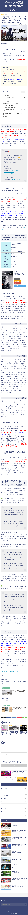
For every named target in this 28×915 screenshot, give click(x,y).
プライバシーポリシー (11, 911)
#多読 (18, 170)
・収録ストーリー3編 (8, 105)
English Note (14, 795)
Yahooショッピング (19, 286)
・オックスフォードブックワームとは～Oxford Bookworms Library (14, 98)
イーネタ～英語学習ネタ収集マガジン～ (14, 6)
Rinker (20, 276)
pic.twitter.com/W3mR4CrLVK (11, 173)
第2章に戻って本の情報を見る (10, 671)
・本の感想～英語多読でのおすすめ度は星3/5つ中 (14, 110)
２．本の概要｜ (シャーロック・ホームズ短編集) (14, 102)
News (14, 798)
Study (14, 808)
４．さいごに (6, 119)
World (14, 811)
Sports (14, 805)
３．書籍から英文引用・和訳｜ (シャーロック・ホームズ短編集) (13, 115)
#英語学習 (14, 170)
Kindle (17, 278)
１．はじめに (6, 95)
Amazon (17, 281)
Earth (14, 791)
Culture (3, 14)
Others (14, 801)
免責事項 (18, 911)
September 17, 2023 (16, 179)
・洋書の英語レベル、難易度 (10, 107)
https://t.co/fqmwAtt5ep (9, 172)
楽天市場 (17, 283)
